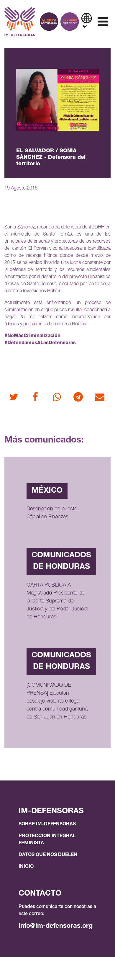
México (47, 491)
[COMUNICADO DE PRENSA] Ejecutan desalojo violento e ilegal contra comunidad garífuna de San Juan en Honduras (57, 701)
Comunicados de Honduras (61, 561)
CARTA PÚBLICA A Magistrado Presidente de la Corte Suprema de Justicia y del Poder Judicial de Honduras (57, 601)
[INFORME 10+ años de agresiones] (69, 21)
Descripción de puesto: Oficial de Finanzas (53, 513)
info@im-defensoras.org (56, 926)
